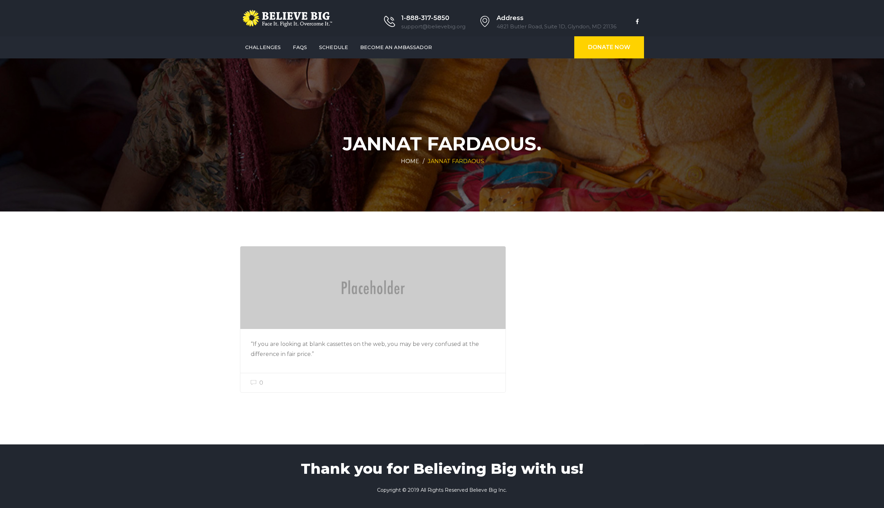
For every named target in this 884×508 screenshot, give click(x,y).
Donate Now (609, 47)
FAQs (300, 47)
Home (410, 161)
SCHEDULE (333, 47)
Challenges (263, 47)
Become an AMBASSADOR (396, 47)
